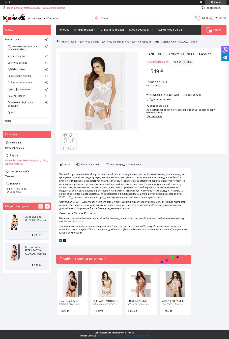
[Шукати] (96, 18)
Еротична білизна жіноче (115, 41)
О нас (8, 121)
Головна (64, 29)
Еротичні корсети (141, 41)
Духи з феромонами (19, 89)
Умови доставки (139, 29)
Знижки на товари (112, 29)
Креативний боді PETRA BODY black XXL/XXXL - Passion (69, 304)
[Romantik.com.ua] (14, 18)
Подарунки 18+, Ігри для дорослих (21, 104)
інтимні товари (83, 29)
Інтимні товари (69, 41)
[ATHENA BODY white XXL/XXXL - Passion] (175, 284)
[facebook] (60, 241)
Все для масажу (16, 96)
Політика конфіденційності (136, 336)
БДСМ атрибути (16, 69)
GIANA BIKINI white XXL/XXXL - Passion (138, 303)
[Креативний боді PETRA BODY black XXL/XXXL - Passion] (72, 284)
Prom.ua (130, 333)
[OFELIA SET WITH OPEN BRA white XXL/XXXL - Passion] (106, 284)
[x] (64, 241)
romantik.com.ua (74, 221)
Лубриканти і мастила (20, 82)
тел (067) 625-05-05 (170, 29)
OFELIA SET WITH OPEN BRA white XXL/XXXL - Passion (105, 304)
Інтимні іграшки (16, 56)
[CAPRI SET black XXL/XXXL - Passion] (14, 222)
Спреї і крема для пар (20, 76)
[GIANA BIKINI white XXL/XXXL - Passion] (141, 284)
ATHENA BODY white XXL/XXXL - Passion (173, 303)
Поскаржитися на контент (110, 336)
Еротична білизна (89, 41)
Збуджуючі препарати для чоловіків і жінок (22, 48)
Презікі (11, 112)
